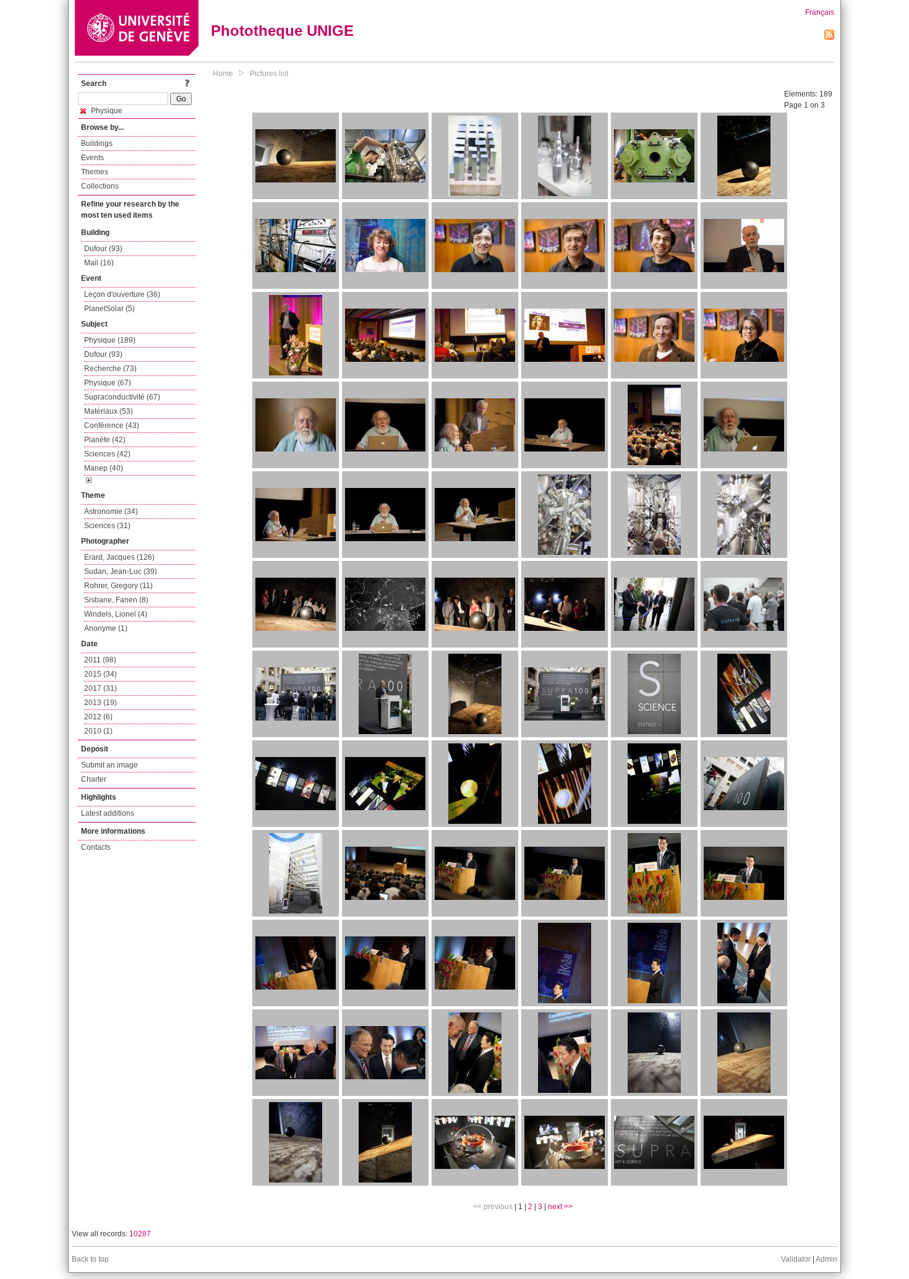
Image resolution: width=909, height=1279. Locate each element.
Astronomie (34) (111, 511)
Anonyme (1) (105, 628)
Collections (100, 186)
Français (819, 12)
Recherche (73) (110, 368)
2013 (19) (100, 702)
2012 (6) (98, 716)
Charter (93, 779)
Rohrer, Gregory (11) (118, 585)
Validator (796, 1259)
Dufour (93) (103, 248)
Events (92, 157)
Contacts (96, 847)
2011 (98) (100, 660)
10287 (140, 1234)
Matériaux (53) (108, 411)
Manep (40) (103, 468)
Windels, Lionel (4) (115, 614)
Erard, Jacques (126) (119, 557)
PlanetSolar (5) (109, 308)
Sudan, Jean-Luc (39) (120, 571)
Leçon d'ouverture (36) (122, 294)
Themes (94, 172)
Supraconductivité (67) (122, 397)
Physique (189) (109, 340)
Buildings (97, 143)
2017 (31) (100, 688)
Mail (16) (99, 263)
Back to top (90, 1259)
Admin (826, 1259)
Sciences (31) (107, 525)
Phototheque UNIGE (282, 30)
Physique (105, 110)
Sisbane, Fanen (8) (116, 600)
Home (223, 73)
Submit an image (109, 765)
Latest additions (107, 813)
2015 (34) (100, 674)
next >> (560, 1206)
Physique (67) (107, 383)
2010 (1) (98, 731)
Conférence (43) (111, 425)
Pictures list (269, 73)
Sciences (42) (107, 454)
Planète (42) (105, 439)
